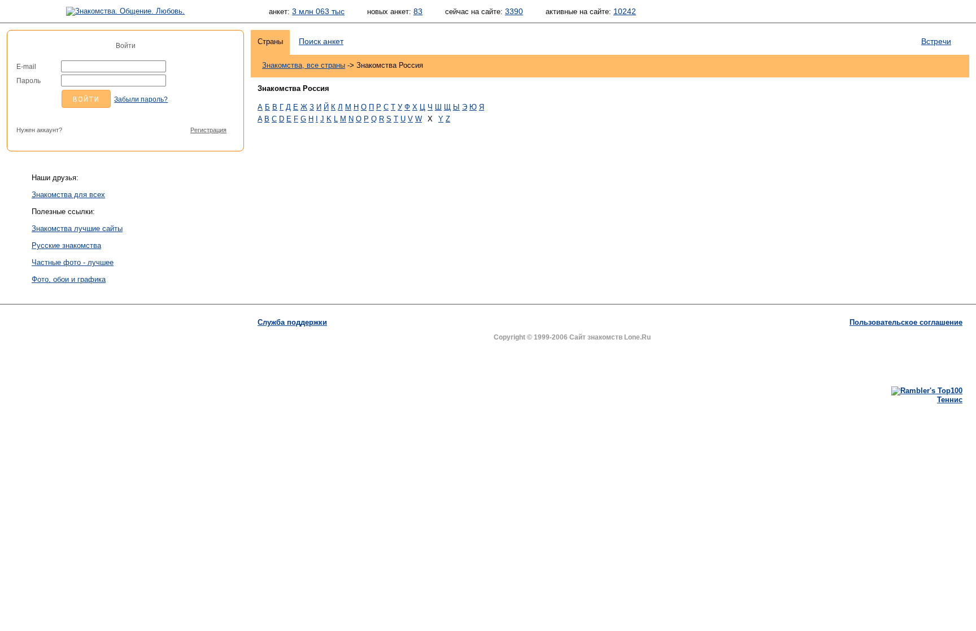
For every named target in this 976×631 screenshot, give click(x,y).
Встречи (936, 41)
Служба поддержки (292, 322)
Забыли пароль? (141, 99)
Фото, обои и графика (69, 279)
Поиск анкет (321, 41)
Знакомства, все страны (303, 65)
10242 (624, 11)
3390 (514, 11)
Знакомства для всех (68, 194)
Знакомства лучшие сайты (77, 228)
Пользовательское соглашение (905, 322)
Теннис (949, 399)
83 (417, 11)
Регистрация (208, 130)
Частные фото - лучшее (73, 262)
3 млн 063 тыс (318, 11)
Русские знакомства (66, 245)
